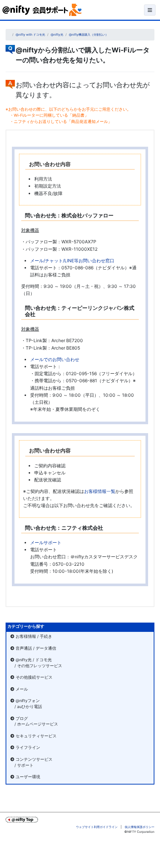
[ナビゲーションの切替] (150, 10)
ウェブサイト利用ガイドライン (97, 827)
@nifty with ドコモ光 (30, 34)
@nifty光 (57, 34)
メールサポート (45, 542)
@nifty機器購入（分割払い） (88, 34)
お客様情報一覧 (99, 491)
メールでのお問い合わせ (54, 359)
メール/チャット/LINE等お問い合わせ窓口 (72, 260)
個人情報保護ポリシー (139, 827)
